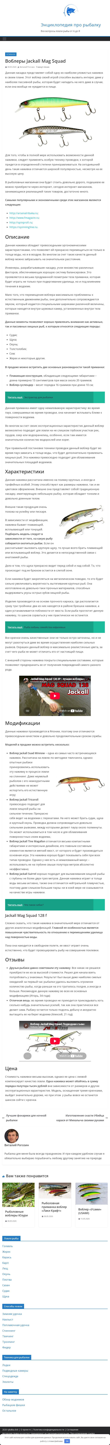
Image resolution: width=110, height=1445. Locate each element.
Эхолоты (7, 1382)
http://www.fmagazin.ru (24, 217)
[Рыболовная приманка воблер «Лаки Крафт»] (55, 1185)
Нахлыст (7, 1319)
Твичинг (7, 1336)
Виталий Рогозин (27, 67)
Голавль (7, 1246)
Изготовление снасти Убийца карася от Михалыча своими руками (80, 1118)
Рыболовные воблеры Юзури (16, 1213)
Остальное (10, 54)
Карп (5, 1263)
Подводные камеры (15, 1370)
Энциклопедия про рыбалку (71, 25)
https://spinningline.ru (23, 227)
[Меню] (4, 39)
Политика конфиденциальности (48, 1429)
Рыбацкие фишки (13, 1405)
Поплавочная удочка (15, 1325)
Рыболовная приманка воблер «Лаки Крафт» (54, 1207)
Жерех (6, 1251)
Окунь (6, 1274)
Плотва (7, 1279)
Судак (6, 1290)
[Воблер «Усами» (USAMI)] (91, 1185)
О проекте (26, 1429)
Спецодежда (10, 1376)
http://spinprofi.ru (20, 222)
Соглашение (72, 1429)
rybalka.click (12, 1429)
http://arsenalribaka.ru (23, 213)
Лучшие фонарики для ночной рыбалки (26, 1118)
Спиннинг (8, 1330)
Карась (6, 1257)
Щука (5, 1296)
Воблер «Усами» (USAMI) (89, 1211)
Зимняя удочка (12, 1314)
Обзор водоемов (13, 1399)
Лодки (6, 1365)
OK (67, 1441)
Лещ (5, 1268)
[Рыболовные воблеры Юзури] (18, 1185)
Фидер (6, 1347)
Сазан (6, 1285)
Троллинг (8, 1342)
